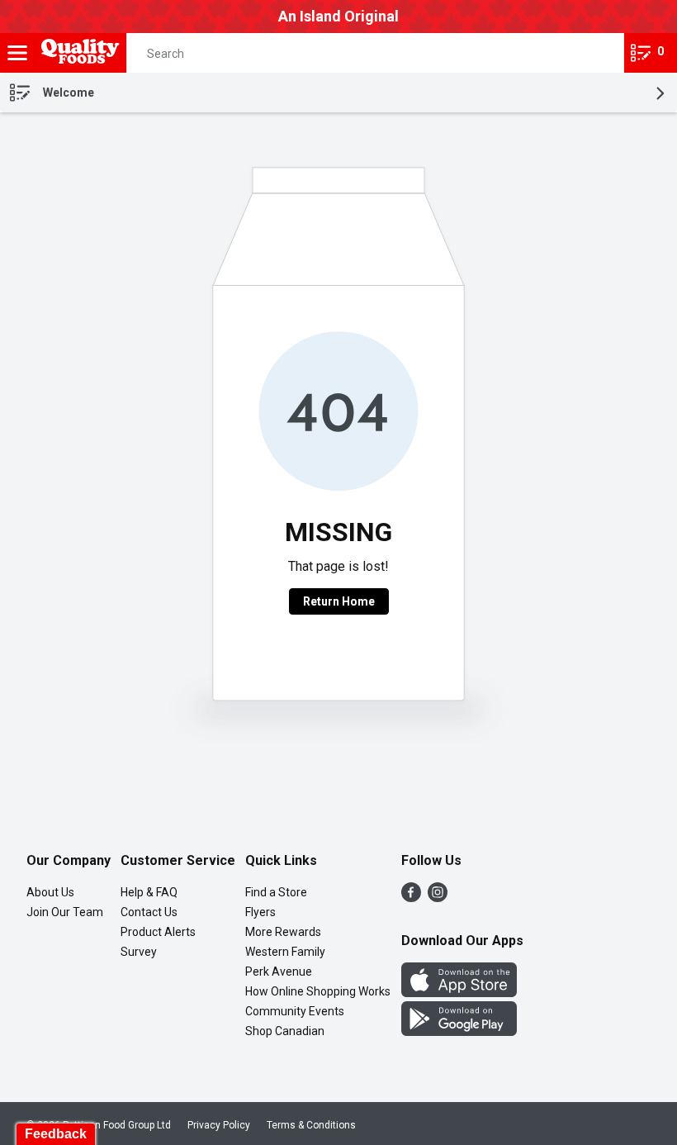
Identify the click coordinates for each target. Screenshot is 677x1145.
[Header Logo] (77, 53)
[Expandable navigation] (17, 53)
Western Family (285, 951)
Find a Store (276, 892)
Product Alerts (158, 931)
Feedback (56, 1134)
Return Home (339, 601)
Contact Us (149, 912)
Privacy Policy (218, 1125)
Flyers (260, 912)
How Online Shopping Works (318, 991)
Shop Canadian (284, 1031)
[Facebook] (411, 897)
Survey (139, 951)
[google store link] (459, 1031)
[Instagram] (437, 897)
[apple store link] (459, 992)
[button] (596, 53)
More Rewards (283, 931)
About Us (50, 892)
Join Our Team (64, 912)
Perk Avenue (278, 971)
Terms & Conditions (311, 1125)
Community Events (294, 1011)
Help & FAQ (149, 892)
